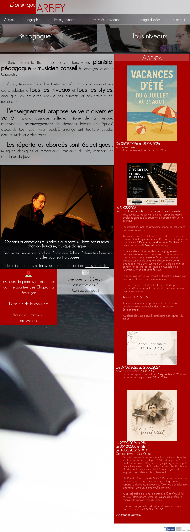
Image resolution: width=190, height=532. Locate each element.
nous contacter (97, 266)
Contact (179, 20)
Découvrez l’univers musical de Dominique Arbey (40, 253)
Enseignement (64, 20)
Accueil (9, 20)
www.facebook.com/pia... (128, 514)
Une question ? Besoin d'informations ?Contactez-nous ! (85, 285)
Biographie (32, 20)
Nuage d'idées (149, 20)
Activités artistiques (106, 20)
